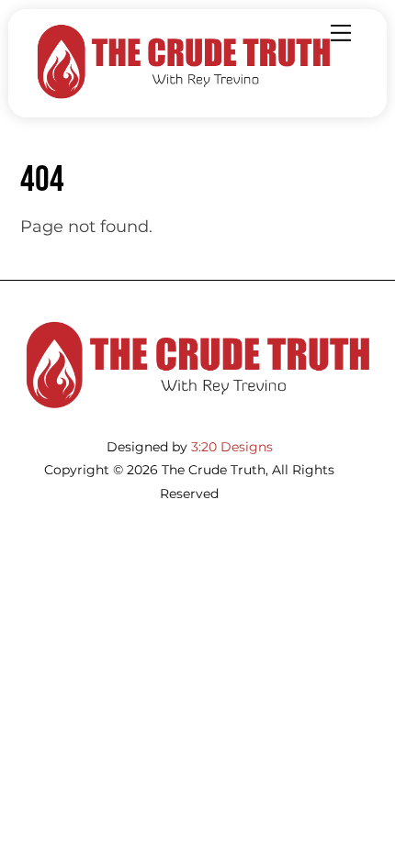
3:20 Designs (232, 447)
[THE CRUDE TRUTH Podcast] (183, 95)
